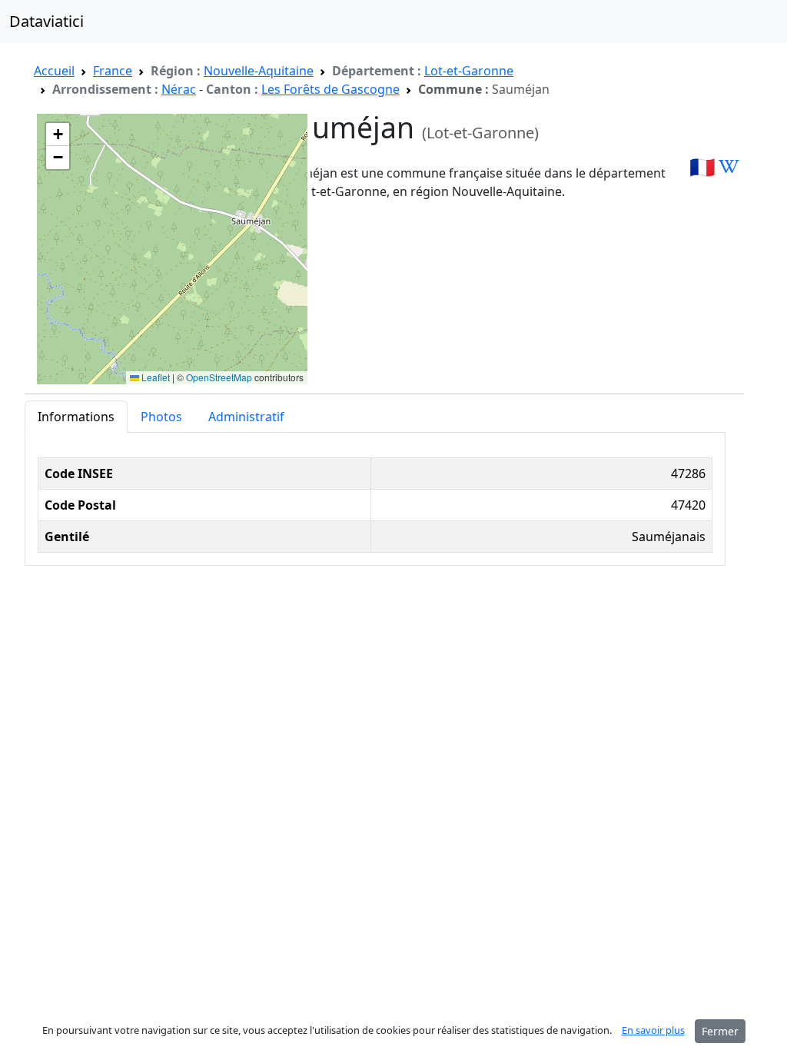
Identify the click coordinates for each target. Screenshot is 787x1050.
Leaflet (154, 377)
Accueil (54, 70)
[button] (57, 134)
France (112, 70)
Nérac (178, 89)
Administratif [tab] (246, 416)
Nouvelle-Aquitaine (259, 70)
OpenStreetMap (219, 377)
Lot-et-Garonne (468, 70)
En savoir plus (653, 1030)
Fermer (720, 1031)
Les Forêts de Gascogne (330, 89)
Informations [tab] (76, 416)
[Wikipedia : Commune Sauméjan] (729, 166)
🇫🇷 (702, 166)
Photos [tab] (161, 416)
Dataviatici (46, 21)
